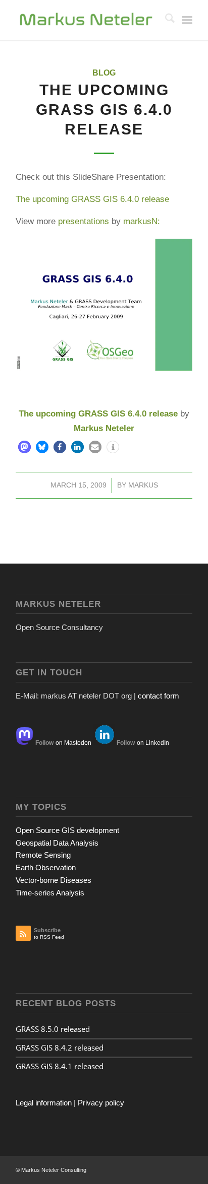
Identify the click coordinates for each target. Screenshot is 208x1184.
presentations (83, 221)
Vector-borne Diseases (53, 880)
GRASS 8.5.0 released (53, 1029)
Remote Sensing (43, 855)
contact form (158, 695)
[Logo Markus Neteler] (86, 20)
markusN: (141, 221)
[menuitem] (165, 20)
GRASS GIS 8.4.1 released (59, 1066)
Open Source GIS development (67, 830)
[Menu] (187, 20)
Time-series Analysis (50, 892)
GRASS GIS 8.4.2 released (59, 1047)
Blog (104, 72)
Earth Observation (46, 867)
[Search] (165, 20)
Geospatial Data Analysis (57, 843)
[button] (24, 447)
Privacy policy (101, 1102)
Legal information (44, 1102)
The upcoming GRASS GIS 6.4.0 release (92, 199)
